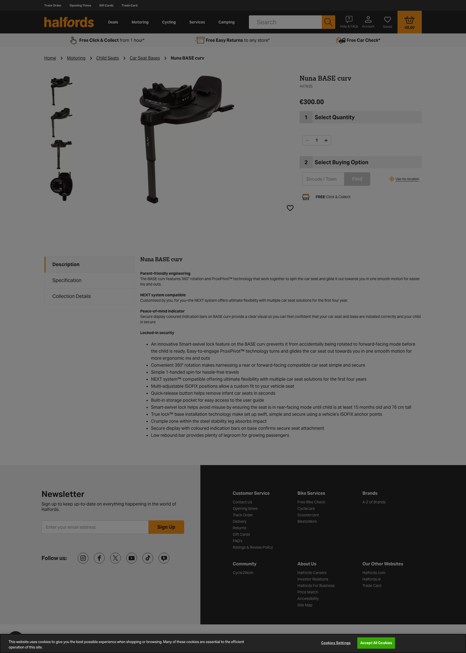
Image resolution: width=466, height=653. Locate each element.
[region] (233, 643)
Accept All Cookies (376, 643)
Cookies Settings (336, 643)
